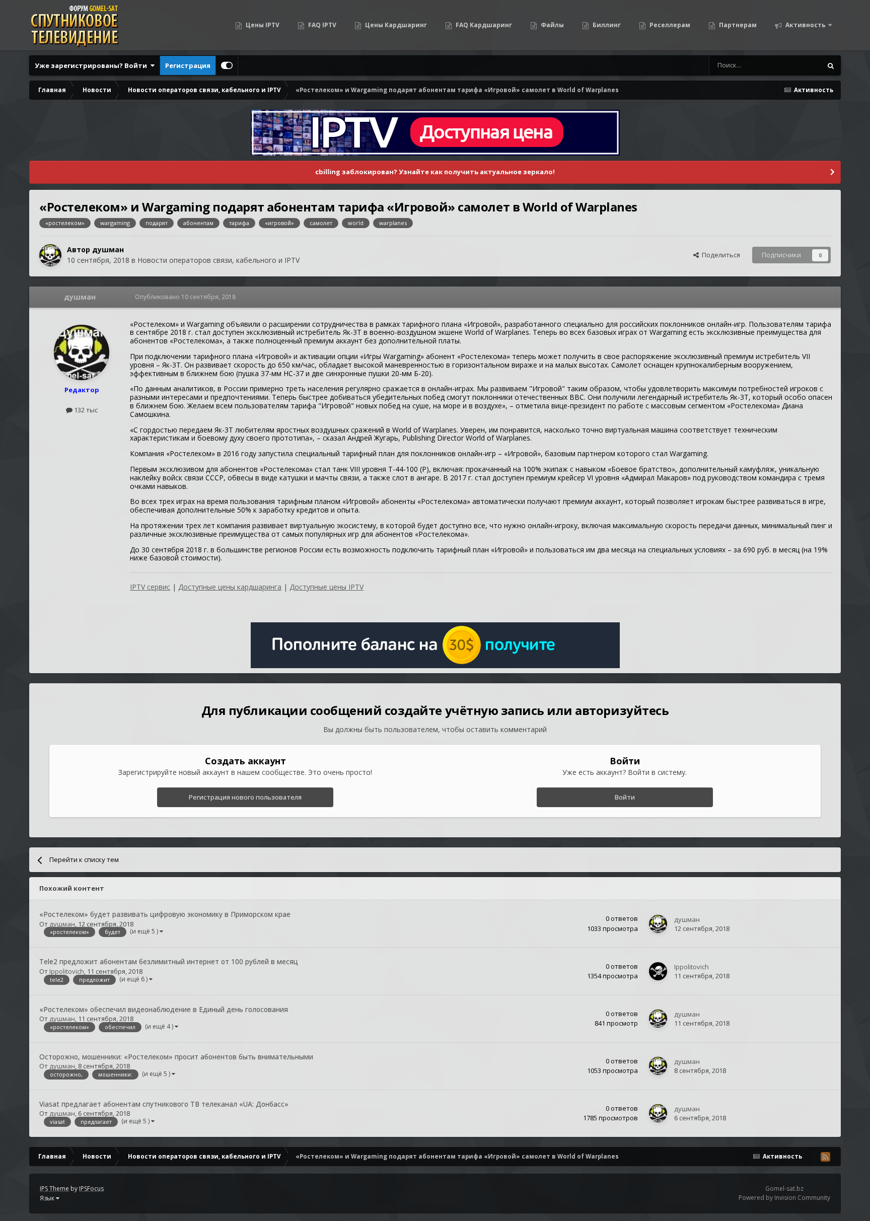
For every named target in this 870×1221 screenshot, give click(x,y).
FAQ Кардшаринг (483, 25)
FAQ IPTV (321, 25)
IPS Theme (54, 1188)
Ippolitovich (66, 971)
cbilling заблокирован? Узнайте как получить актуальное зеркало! (435, 171)
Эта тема (795, 65)
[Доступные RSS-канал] (825, 1156)
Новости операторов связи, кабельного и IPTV (218, 260)
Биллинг (606, 25)
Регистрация (187, 65)
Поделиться (719, 254)
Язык (48, 1198)
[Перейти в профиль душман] (50, 255)
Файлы (551, 25)
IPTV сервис (150, 587)
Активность (805, 25)
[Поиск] (830, 65)
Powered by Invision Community (784, 1197)
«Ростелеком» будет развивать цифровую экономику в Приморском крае (165, 914)
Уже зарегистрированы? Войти (92, 65)
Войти (625, 797)
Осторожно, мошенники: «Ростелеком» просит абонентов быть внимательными (176, 1056)
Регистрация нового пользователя (245, 797)
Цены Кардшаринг (395, 25)
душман (108, 249)
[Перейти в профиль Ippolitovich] (658, 971)
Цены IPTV (261, 25)
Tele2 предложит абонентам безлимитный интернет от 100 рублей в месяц (168, 961)
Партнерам (737, 25)
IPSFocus (91, 1188)
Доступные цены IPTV (326, 587)
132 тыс (85, 409)
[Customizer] (227, 65)
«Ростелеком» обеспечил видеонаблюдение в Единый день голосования (163, 1009)
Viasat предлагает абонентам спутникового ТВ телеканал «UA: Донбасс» (163, 1104)
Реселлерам (669, 25)
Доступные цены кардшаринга (229, 587)
